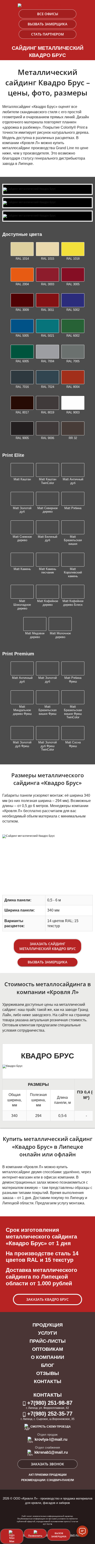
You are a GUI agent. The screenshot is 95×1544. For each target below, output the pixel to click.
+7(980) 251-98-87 (49, 1403)
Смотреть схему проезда (50, 1426)
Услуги (47, 1333)
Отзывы (47, 1373)
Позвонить (35, 1535)
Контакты (47, 1381)
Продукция (48, 1324)
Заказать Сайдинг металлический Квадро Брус (47, 946)
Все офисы (47, 14)
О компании (47, 1357)
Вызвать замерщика (47, 24)
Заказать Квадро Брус (47, 1299)
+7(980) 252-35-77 (49, 1413)
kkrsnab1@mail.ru (50, 1452)
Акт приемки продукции (48, 1474)
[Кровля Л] (47, 5)
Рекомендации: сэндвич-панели (47, 1480)
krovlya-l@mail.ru (50, 1439)
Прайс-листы (48, 1341)
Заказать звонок (47, 1464)
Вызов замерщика (58, 1535)
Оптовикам (47, 1349)
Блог (47, 1365)
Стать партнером (47, 34)
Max (11, 1541)
